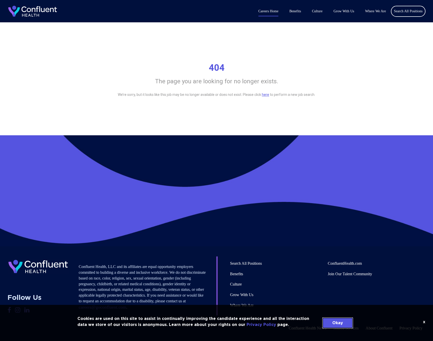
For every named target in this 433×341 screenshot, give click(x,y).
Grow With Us (344, 11)
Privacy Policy (261, 325)
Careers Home (268, 11)
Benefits (295, 11)
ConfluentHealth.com (345, 263)
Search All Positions (246, 263)
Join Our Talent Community (350, 274)
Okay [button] (337, 323)
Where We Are (375, 11)
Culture (317, 11)
